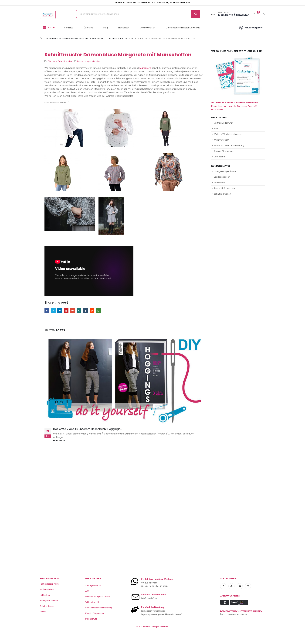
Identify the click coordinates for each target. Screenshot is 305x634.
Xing (79, 310)
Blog (105, 27)
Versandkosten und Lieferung (229, 145)
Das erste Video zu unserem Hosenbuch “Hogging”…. (87, 429)
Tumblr (85, 310)
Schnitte (68, 27)
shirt (98, 61)
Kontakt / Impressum (224, 151)
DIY (49, 61)
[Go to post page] (123, 379)
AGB (216, 128)
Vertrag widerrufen (223, 122)
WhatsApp (98, 310)
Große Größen (147, 27)
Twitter (53, 310)
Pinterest (66, 310)
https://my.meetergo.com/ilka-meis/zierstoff (161, 614)
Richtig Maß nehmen (224, 188)
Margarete (145, 68)
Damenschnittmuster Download (183, 27)
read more (59, 440)
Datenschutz (220, 156)
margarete (89, 61)
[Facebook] (223, 586)
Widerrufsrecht (221, 139)
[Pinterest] (231, 586)
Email (72, 310)
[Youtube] (240, 586)
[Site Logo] (48, 15)
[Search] (195, 14)
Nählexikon (124, 27)
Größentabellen (222, 176)
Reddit (92, 310)
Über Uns (88, 27)
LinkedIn (59, 310)
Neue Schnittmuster (62, 61)
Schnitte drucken (222, 193)
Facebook (46, 310)
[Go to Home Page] (41, 38)
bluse (80, 61)
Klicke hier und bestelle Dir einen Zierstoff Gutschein (235, 106)
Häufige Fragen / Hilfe (225, 171)
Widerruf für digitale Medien (228, 134)
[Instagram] (248, 586)
